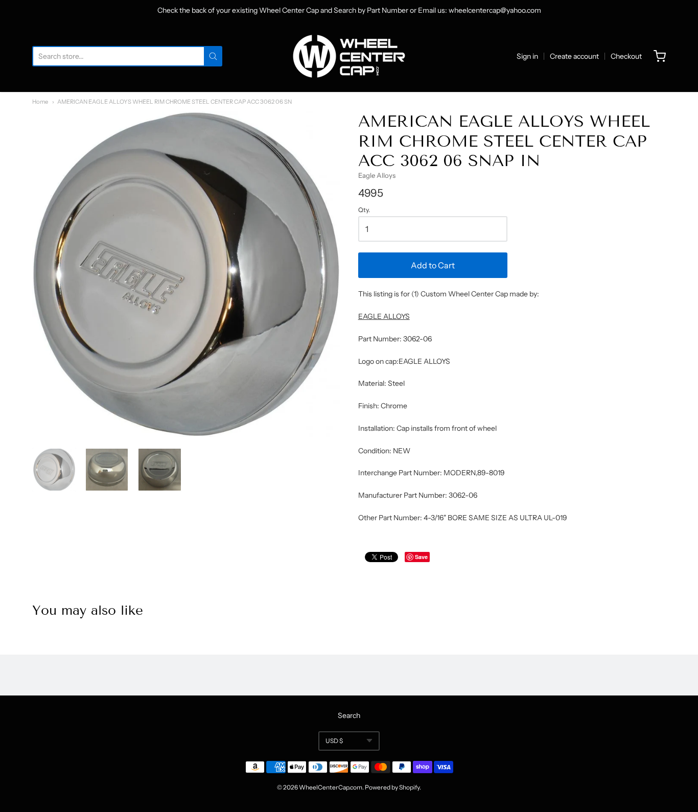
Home (40, 101)
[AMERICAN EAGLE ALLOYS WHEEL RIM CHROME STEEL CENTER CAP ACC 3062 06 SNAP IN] (54, 470)
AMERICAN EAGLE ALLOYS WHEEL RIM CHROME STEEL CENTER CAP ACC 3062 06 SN (174, 101)
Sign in (527, 56)
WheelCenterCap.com (330, 787)
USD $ (334, 741)
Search (349, 715)
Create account (574, 56)
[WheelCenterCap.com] (349, 56)
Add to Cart (433, 265)
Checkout (626, 56)
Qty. (364, 210)
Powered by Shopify (392, 787)
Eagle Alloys (376, 175)
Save (421, 557)
